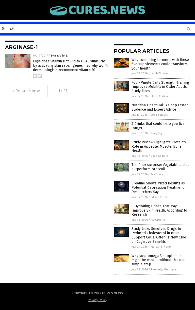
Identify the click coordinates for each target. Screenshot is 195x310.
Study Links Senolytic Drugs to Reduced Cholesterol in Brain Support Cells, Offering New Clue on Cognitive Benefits (159, 235)
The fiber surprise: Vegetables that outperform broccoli (160, 167)
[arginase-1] (97, 16)
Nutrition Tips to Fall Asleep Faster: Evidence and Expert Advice (160, 107)
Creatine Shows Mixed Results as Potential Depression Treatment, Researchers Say (158, 187)
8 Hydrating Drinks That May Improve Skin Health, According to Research (159, 210)
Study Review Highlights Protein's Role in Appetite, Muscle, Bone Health (159, 146)
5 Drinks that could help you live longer (158, 126)
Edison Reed (159, 197)
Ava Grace (157, 174)
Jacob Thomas (159, 73)
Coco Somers (159, 114)
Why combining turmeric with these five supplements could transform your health (160, 64)
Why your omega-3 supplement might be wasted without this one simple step (158, 260)
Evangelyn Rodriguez (164, 269)
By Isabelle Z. (59, 55)
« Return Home (26, 91)
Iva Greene (158, 219)
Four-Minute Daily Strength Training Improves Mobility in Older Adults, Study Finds (160, 86)
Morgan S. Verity (161, 246)
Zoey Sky (156, 133)
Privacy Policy (97, 300)
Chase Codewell (161, 96)
